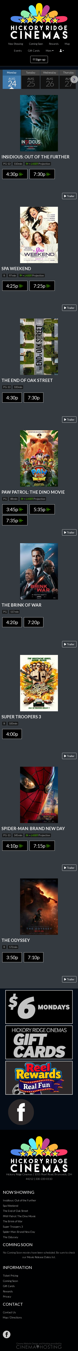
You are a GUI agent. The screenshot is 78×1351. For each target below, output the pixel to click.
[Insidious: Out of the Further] (39, 123)
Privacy (7, 1296)
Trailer (70, 196)
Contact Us (9, 1312)
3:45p (12, 509)
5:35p (40, 509)
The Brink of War (13, 1221)
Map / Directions (12, 1317)
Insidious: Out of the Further (19, 1200)
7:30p (40, 174)
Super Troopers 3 (13, 1226)
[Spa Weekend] (39, 234)
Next (74, 79)
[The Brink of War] (39, 571)
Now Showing (15, 43)
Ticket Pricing (10, 1275)
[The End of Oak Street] (39, 346)
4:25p (12, 286)
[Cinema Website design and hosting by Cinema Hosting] (39, 1345)
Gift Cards (34, 50)
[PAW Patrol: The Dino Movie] (39, 458)
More (48, 50)
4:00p (12, 734)
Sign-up (40, 59)
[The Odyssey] (39, 906)
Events (18, 50)
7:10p (33, 957)
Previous (4, 79)
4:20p (12, 622)
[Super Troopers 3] (39, 683)
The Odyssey (10, 1237)
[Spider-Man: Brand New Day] (39, 794)
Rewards (54, 43)
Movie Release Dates (39, 1257)
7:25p (40, 286)
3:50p (12, 957)
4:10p (12, 846)
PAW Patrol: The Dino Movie (19, 1216)
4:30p (12, 174)
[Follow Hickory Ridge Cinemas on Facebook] (6, 1334)
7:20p (33, 622)
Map (67, 43)
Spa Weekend (10, 1205)
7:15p (40, 846)
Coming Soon (36, 43)
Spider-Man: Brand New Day (19, 1231)
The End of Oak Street (15, 1210)
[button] (62, 50)
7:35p (12, 520)
